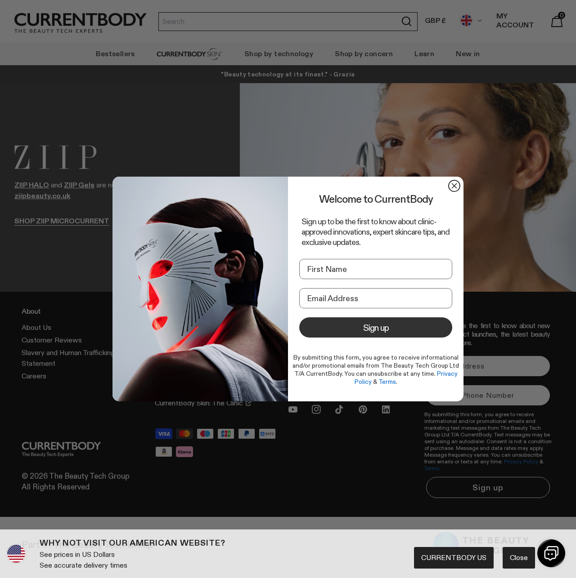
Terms (387, 382)
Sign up (376, 327)
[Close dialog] (454, 185)
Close (519, 557)
